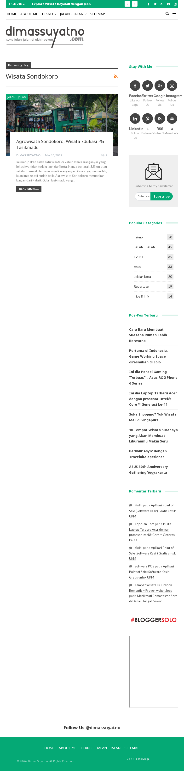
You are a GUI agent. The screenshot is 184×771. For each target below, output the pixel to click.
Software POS (144, 566)
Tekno (138, 237)
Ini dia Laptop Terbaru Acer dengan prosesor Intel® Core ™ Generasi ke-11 (153, 399)
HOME (12, 14)
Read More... (29, 189)
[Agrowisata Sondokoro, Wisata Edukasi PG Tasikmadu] (62, 125)
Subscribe (162, 196)
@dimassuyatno (103, 727)
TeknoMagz (142, 758)
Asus (137, 267)
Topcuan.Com (144, 524)
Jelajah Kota (142, 277)
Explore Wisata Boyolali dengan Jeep (61, 4)
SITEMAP (97, 14)
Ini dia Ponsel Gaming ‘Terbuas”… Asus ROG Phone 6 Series (153, 377)
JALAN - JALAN (16, 97)
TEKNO (47, 14)
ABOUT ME (29, 14)
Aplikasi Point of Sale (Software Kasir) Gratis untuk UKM (152, 510)
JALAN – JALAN (71, 14)
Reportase (141, 286)
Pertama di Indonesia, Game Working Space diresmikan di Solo (148, 356)
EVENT (139, 257)
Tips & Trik (141, 296)
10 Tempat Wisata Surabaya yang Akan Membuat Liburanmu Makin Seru (153, 436)
